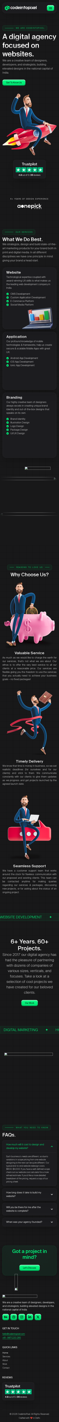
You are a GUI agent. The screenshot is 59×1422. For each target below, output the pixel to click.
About (5, 1360)
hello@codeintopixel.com (13, 1334)
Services (6, 1356)
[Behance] (5, 1317)
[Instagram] (21, 1317)
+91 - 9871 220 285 (11, 1337)
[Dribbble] (13, 1317)
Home (5, 1352)
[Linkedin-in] (30, 1317)
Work (4, 1364)
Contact (6, 1367)
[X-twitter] (38, 1317)
